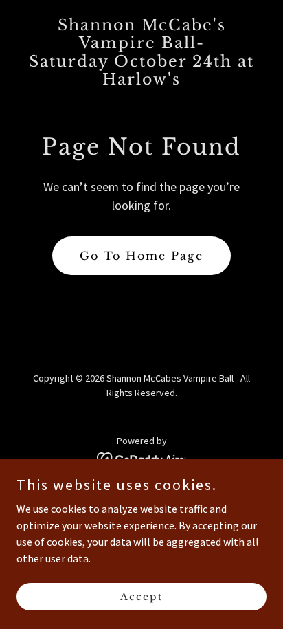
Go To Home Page (141, 256)
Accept (141, 596)
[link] (141, 80)
